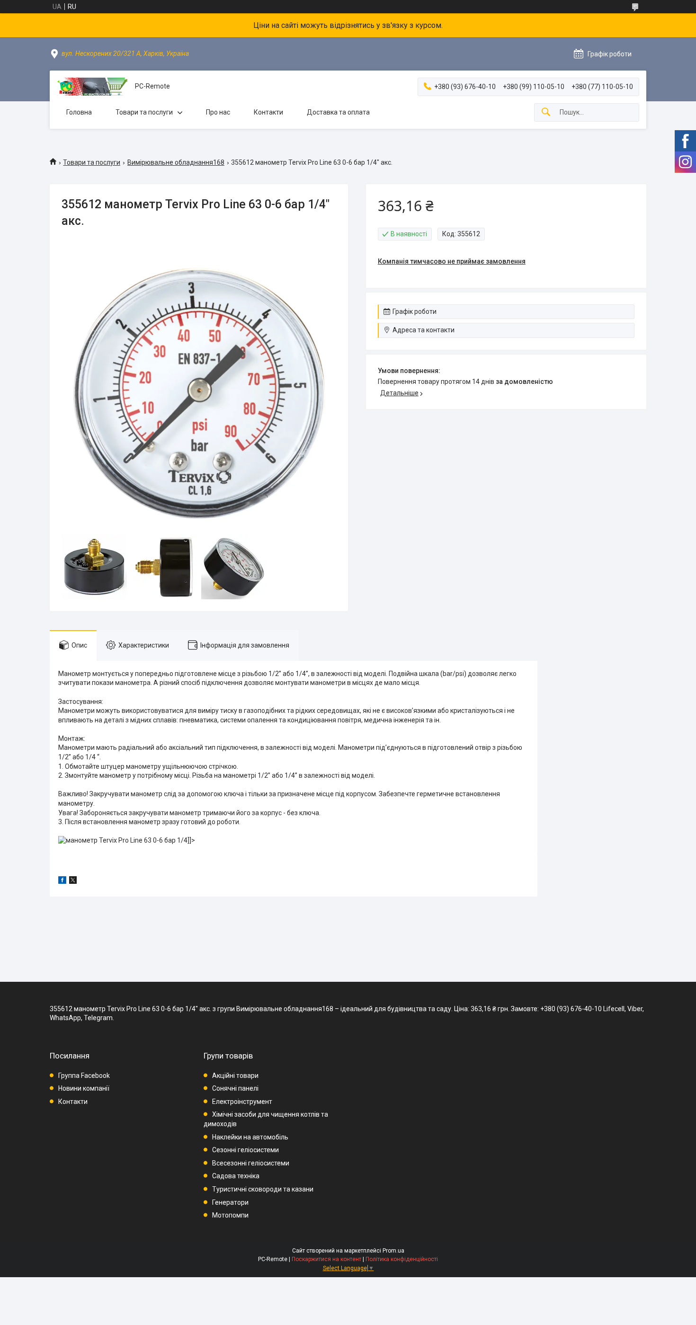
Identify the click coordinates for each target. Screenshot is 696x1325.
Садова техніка (235, 1176)
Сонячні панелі (235, 1088)
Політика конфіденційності (402, 1259)
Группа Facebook (84, 1075)
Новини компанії (83, 1088)
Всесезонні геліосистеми (250, 1163)
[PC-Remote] (92, 87)
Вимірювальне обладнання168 (175, 162)
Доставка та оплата (338, 112)
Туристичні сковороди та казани (262, 1189)
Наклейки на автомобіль (250, 1137)
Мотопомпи (230, 1215)
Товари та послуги (144, 112)
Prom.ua (393, 1250)
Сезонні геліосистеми (245, 1150)
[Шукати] (546, 112)
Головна (79, 112)
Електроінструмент (242, 1101)
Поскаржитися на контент (326, 1259)
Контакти (268, 112)
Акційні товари (235, 1075)
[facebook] (62, 881)
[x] (73, 881)
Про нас (218, 112)
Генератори (230, 1202)
